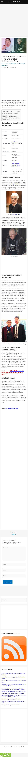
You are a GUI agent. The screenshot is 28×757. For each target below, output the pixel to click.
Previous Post (14, 532)
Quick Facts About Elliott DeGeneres (10, 113)
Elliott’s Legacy (6, 119)
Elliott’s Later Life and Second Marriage (11, 117)
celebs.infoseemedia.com (11, 408)
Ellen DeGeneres (15, 163)
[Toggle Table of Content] (18, 111)
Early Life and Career (7, 115)
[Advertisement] (14, 22)
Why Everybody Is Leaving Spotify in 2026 (11, 699)
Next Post (14, 534)
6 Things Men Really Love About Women (11, 705)
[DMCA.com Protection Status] (5, 755)
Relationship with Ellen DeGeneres (10, 116)
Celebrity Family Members (17, 63)
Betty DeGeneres (16, 141)
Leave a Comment (6, 63)
